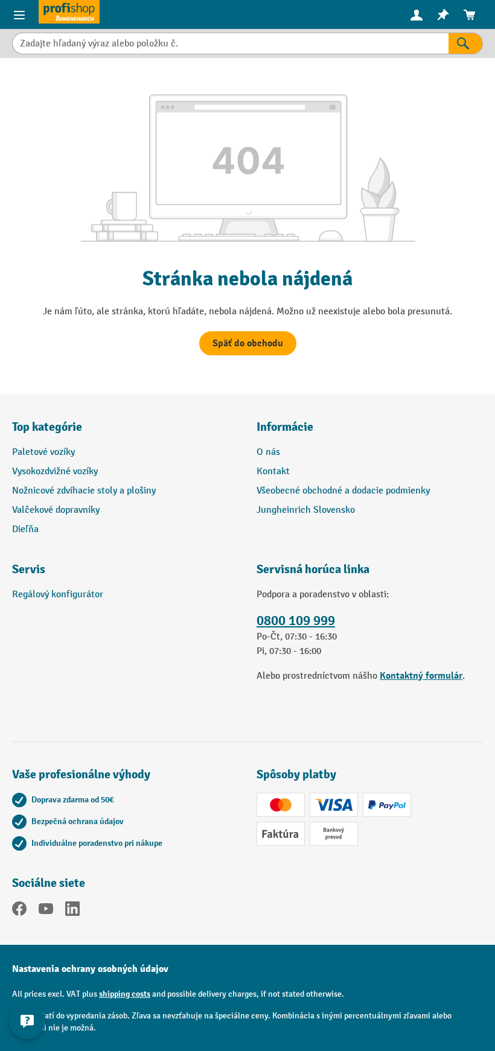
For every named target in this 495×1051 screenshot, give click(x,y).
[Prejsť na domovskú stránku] (69, 12)
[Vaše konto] (416, 14)
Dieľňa (25, 529)
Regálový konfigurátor (57, 594)
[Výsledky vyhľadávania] (466, 43)
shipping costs (124, 994)
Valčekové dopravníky (56, 510)
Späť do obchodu (247, 343)
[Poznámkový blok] (443, 15)
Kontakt (273, 471)
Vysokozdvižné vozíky (55, 471)
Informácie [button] (285, 426)
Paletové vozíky (43, 452)
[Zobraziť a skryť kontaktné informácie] (27, 1021)
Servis (28, 569)
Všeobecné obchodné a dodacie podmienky (343, 491)
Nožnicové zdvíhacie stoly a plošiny (84, 491)
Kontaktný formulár (421, 676)
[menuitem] (416, 15)
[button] (125, 574)
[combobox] (230, 43)
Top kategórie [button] (47, 426)
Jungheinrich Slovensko (306, 510)
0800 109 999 (296, 620)
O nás (268, 452)
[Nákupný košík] (469, 15)
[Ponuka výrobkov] (19, 14)
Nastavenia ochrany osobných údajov (90, 969)
